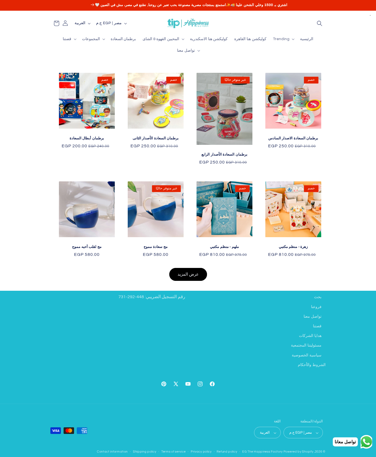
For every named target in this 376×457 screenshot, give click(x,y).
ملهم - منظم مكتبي (224, 247)
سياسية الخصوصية (306, 355)
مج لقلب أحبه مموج (87, 247)
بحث (317, 297)
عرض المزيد (188, 274)
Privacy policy (201, 451)
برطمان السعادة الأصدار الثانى (156, 138)
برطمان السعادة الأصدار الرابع (224, 154)
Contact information (112, 451)
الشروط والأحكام (312, 365)
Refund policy (227, 451)
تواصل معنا (312, 316)
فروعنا (316, 307)
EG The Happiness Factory (263, 451)
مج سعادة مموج (155, 247)
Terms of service (173, 451)
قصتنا (317, 326)
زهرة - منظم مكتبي (293, 247)
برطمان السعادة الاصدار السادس (293, 138)
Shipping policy (144, 451)
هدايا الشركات (310, 335)
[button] (320, 23)
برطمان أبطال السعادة (87, 138)
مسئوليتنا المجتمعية (306, 345)
